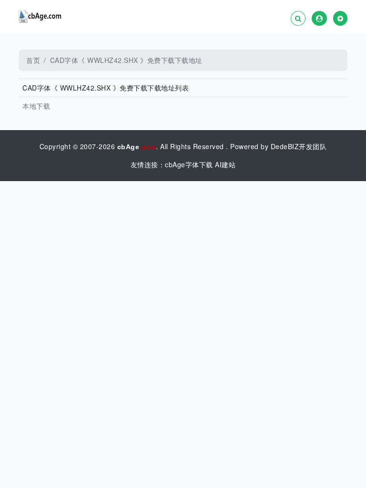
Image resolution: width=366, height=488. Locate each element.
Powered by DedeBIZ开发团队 (278, 146)
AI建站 (225, 164)
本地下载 (36, 106)
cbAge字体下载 (189, 164)
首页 (33, 60)
